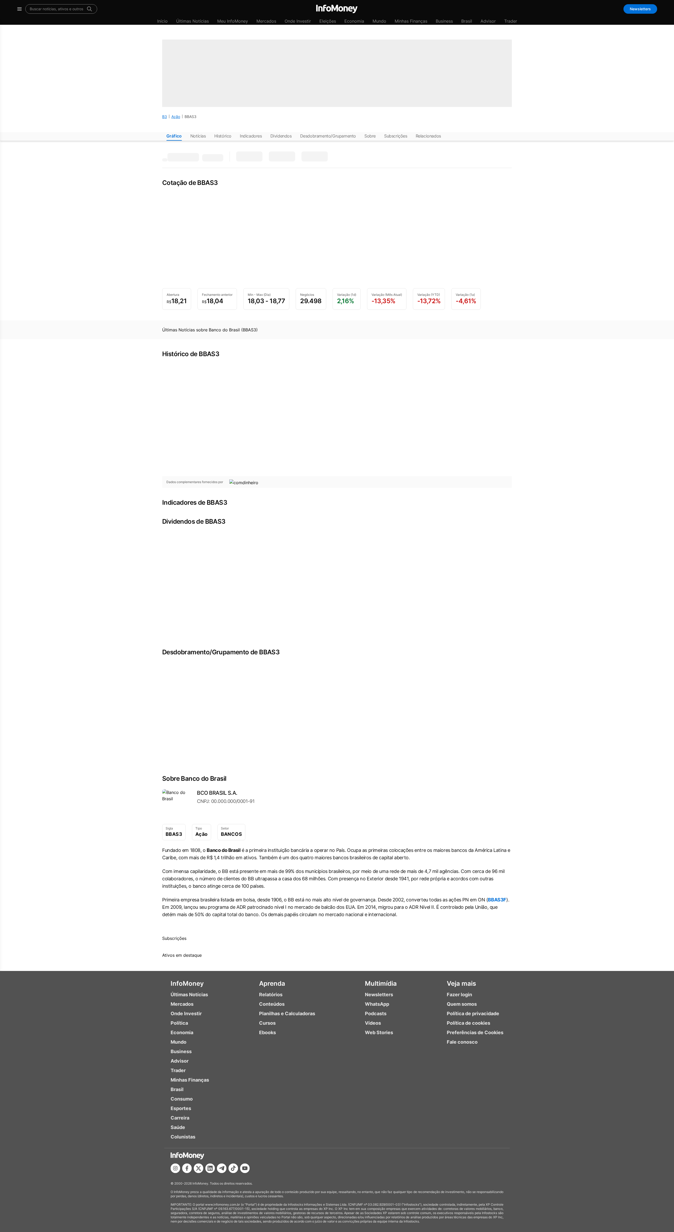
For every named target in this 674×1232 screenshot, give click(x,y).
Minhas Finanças (411, 21)
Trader (510, 21)
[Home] (337, 9)
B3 (164, 116)
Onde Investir (298, 21)
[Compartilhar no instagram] (175, 1168)
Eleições (327, 21)
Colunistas (183, 1137)
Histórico (222, 136)
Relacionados (428, 136)
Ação (175, 116)
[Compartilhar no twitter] (198, 1168)
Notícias (198, 136)
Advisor (488, 21)
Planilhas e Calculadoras (287, 1013)
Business (444, 21)
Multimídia (381, 983)
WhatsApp (377, 1004)
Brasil (466, 21)
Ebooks (267, 1032)
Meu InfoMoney (232, 21)
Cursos (267, 1023)
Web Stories (379, 1032)
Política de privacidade (473, 1013)
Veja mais (461, 983)
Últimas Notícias (192, 21)
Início (162, 21)
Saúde (178, 1127)
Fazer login (459, 994)
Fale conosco (462, 1042)
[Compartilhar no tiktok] (233, 1168)
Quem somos (462, 1004)
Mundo (379, 21)
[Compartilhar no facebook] (187, 1168)
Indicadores (251, 136)
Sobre (370, 136)
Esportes (181, 1108)
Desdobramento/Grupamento (328, 136)
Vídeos (373, 1023)
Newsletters (640, 9)
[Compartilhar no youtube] (245, 1168)
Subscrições (395, 136)
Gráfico (174, 136)
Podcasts (375, 1013)
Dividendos (281, 136)
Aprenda (272, 983)
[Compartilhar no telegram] (221, 1168)
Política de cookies (468, 1023)
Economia (354, 21)
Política (179, 1023)
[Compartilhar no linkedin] (210, 1168)
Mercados (266, 21)
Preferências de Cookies (475, 1032)
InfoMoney (187, 983)
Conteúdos (272, 1004)
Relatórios (271, 994)
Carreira (180, 1118)
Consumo (182, 1099)
